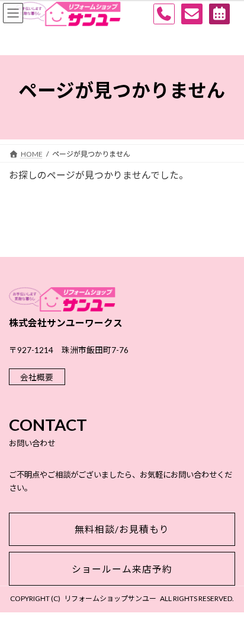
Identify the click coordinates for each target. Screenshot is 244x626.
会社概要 (36, 377)
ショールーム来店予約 (122, 568)
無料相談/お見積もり (122, 529)
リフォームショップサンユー (110, 598)
